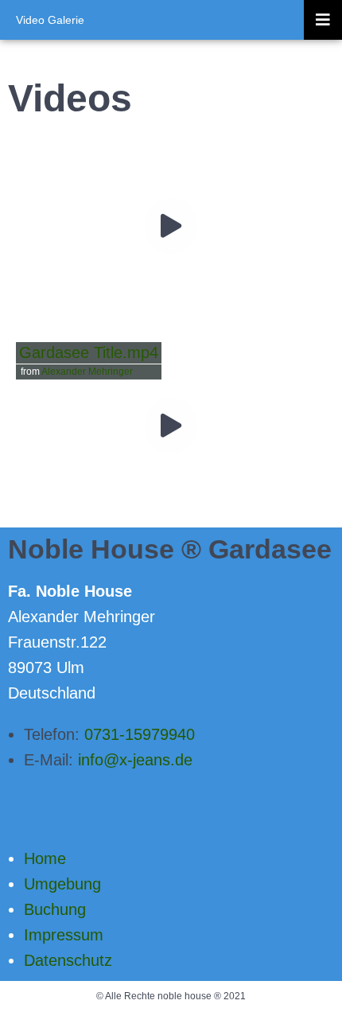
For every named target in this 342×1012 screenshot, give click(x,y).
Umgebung (62, 884)
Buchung (55, 909)
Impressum (63, 935)
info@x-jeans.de (135, 760)
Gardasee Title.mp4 (88, 352)
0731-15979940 (139, 734)
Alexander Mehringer (87, 371)
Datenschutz (68, 960)
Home (45, 858)
